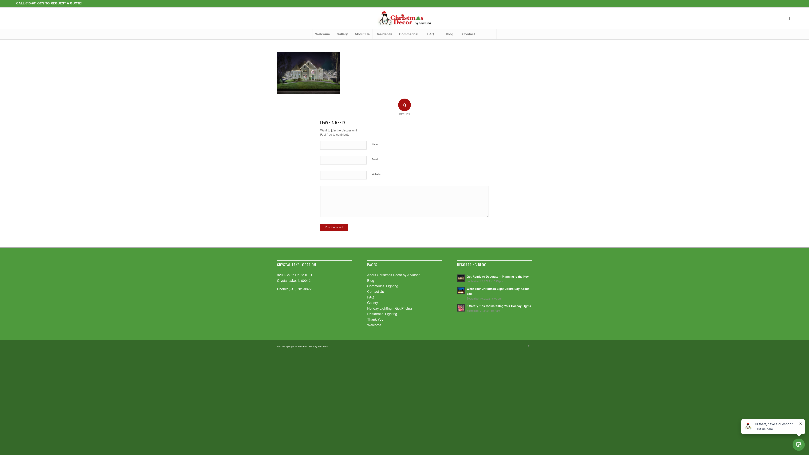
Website (376, 174)
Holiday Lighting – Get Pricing (389, 308)
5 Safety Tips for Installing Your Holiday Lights (499, 306)
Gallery (372, 302)
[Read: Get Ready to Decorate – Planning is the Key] (461, 278)
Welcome (374, 325)
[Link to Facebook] (789, 18)
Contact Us (375, 291)
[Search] (487, 34)
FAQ (370, 297)
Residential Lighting (382, 313)
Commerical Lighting (382, 286)
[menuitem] (322, 34)
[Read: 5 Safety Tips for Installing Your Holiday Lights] (461, 308)
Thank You (375, 319)
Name (375, 144)
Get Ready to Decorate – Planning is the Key (498, 276)
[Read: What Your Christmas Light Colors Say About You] (461, 290)
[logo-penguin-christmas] (404, 18)
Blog (370, 280)
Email (375, 159)
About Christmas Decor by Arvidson (394, 274)
